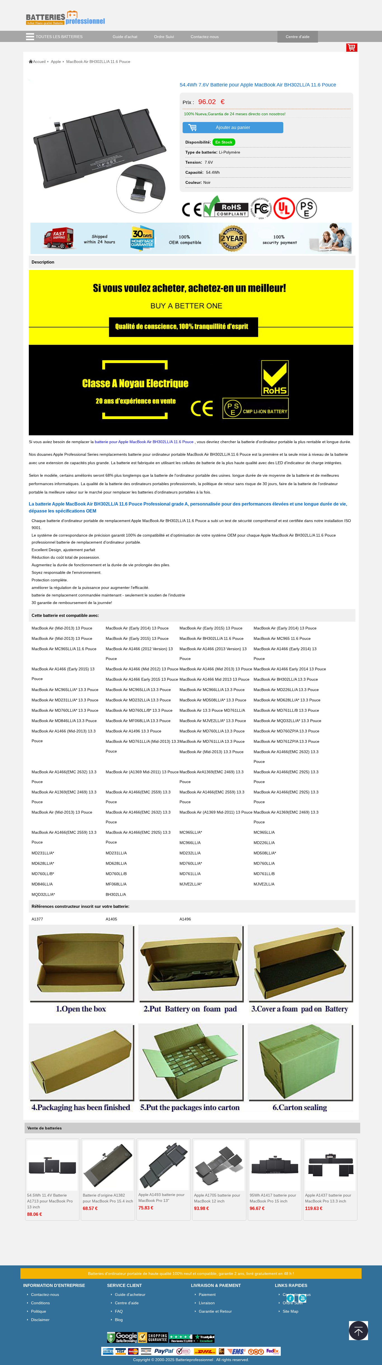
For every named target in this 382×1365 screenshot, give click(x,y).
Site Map (290, 1311)
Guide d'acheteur (130, 1294)
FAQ (119, 1311)
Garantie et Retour (215, 1311)
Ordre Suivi (164, 36)
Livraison (207, 1303)
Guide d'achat (125, 36)
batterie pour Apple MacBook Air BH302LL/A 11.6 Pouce (145, 442)
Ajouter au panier (233, 127)
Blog (119, 1319)
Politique (38, 1311)
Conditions (40, 1303)
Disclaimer (40, 1319)
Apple (56, 61)
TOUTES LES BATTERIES (59, 36)
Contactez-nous (205, 36)
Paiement (207, 1294)
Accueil (39, 61)
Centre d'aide (298, 36)
